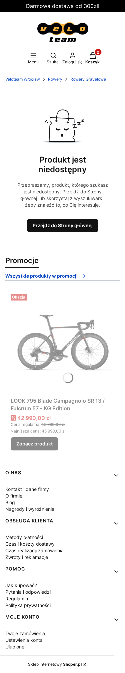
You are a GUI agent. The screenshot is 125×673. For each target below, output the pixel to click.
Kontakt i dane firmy (27, 489)
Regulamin (16, 598)
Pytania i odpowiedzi (28, 592)
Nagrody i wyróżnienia (29, 509)
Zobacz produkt (34, 443)
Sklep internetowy (55, 664)
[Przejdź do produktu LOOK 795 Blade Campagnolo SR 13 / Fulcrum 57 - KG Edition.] (62, 342)
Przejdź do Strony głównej (63, 225)
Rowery (55, 79)
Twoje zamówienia (25, 633)
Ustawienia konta (24, 640)
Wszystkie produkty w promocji (41, 276)
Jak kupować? (21, 585)
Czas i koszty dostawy (30, 544)
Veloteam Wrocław (22, 79)
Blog (10, 502)
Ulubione (14, 646)
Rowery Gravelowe (88, 79)
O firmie (13, 496)
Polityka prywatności (28, 605)
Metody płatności (24, 537)
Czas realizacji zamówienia (34, 550)
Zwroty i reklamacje (26, 557)
